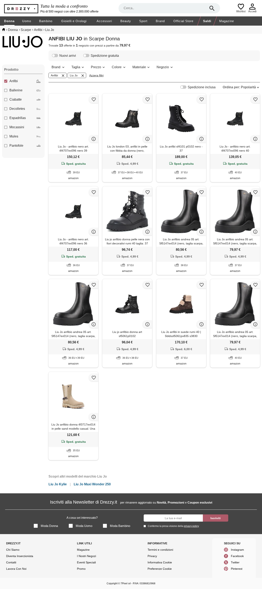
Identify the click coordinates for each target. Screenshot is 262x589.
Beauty (125, 21)
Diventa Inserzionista (19, 556)
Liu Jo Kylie (58, 484)
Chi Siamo (12, 549)
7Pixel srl (126, 583)
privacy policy (191, 526)
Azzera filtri (96, 75)
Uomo (26, 21)
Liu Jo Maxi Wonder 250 (92, 484)
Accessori (104, 21)
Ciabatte (15, 99)
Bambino (45, 21)
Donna (9, 21)
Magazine (226, 21)
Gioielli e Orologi (74, 21)
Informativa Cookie (160, 562)
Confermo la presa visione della (173, 526)
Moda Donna (49, 526)
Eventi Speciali (86, 562)
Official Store (183, 21)
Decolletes (17, 108)
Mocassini (16, 127)
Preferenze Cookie (160, 568)
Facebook (237, 556)
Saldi (207, 21)
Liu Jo (74, 75)
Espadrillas (17, 118)
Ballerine (16, 90)
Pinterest (236, 568)
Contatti (11, 562)
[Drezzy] (21, 8)
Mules (13, 136)
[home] (3, 29)
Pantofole (16, 145)
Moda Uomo (84, 526)
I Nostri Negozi (86, 556)
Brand (160, 21)
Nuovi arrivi (67, 55)
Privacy (152, 556)
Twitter (235, 562)
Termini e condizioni (160, 549)
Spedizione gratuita (105, 55)
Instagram (237, 549)
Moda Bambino (120, 526)
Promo (81, 568)
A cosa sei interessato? (82, 517)
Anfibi (13, 81)
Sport (143, 21)
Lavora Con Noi (16, 568)
